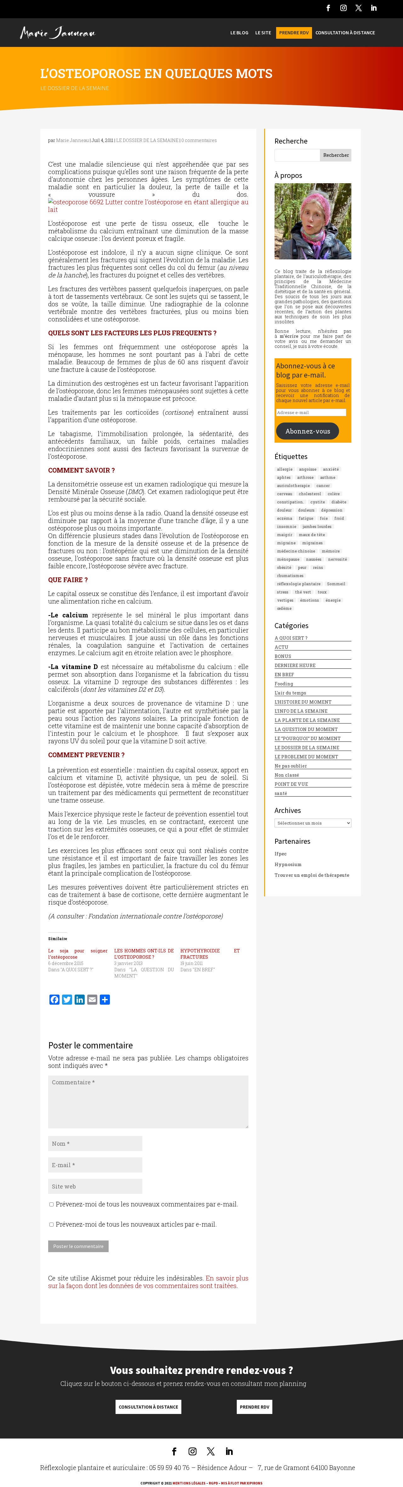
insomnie (286, 526)
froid (339, 518)
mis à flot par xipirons (242, 1483)
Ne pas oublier (291, 766)
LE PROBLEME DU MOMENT (306, 757)
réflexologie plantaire (299, 584)
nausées (313, 559)
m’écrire (289, 336)
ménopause (288, 559)
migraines (312, 543)
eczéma (284, 518)
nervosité (337, 559)
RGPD (213, 1483)
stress (282, 592)
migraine (286, 543)
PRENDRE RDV (294, 33)
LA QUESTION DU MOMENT (306, 729)
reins (318, 567)
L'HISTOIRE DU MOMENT (303, 702)
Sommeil (336, 584)
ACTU (281, 647)
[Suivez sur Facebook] (328, 8)
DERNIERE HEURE (295, 665)
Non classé (287, 775)
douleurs (306, 510)
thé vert (303, 592)
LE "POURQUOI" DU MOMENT (308, 738)
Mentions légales (189, 1483)
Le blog (239, 33)
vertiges (285, 600)
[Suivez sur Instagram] (343, 8)
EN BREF (284, 675)
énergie (333, 600)
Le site (263, 33)
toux (322, 592)
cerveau (284, 493)
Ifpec (281, 854)
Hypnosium (288, 864)
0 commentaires (199, 140)
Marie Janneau (72, 140)
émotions (309, 600)
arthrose (305, 477)
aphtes (284, 477)
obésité (284, 567)
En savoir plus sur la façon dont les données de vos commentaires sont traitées (148, 1282)
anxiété (331, 469)
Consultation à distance (148, 1407)
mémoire (331, 551)
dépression (332, 510)
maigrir (284, 534)
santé (281, 793)
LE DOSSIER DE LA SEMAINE (74, 88)
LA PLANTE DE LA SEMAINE (307, 720)
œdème (284, 608)
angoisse (307, 469)
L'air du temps (290, 693)
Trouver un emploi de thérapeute (312, 875)
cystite (317, 502)
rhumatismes (290, 575)
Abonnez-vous (307, 431)
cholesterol (310, 493)
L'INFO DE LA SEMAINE (301, 711)
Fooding (284, 684)
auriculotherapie (293, 485)
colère (334, 493)
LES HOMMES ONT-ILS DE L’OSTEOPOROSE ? (144, 954)
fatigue (306, 518)
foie (324, 518)
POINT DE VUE (291, 784)
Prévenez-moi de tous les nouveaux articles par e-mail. (136, 1224)
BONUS (283, 656)
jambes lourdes (317, 526)
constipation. (290, 502)
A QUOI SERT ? (291, 638)
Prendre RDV (254, 1407)
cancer (323, 485)
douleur (284, 510)
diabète (339, 502)
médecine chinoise (296, 551)
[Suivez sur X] (358, 8)
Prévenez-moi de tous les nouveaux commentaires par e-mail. (147, 1204)
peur (302, 567)
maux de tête (312, 534)
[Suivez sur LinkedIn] (373, 8)
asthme (327, 477)
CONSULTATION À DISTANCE (345, 33)
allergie (284, 469)
